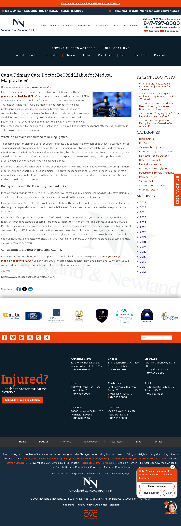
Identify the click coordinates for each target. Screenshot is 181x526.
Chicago (113, 359)
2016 (141, 252)
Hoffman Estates (14, 463)
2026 (141, 202)
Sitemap (115, 504)
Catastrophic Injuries (150, 147)
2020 (141, 232)
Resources (68, 504)
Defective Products (150, 160)
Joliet (148, 383)
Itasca (74, 383)
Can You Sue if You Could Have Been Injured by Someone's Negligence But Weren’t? (156, 106)
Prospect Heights (90, 463)
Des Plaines (39, 458)
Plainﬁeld (76, 407)
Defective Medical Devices (154, 155)
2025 (141, 207)
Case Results (101, 25)
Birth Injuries (146, 139)
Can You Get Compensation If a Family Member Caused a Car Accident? (156, 123)
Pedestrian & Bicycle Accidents (156, 172)
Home (43, 25)
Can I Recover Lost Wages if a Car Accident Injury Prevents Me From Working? (158, 96)
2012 (141, 271)
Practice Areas (84, 25)
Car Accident (146, 143)
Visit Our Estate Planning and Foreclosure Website (90, 3)
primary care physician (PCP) (17, 96)
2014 (141, 261)
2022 (141, 222)
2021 (141, 227)
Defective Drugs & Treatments (156, 151)
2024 (141, 212)
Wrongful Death (148, 189)
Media (115, 25)
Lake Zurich (77, 458)
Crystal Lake (115, 383)
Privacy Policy (84, 504)
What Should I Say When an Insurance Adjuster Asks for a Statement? (155, 86)
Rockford (113, 407)
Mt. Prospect (92, 458)
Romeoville (108, 463)
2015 (141, 257)
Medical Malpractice (41, 87)
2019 (141, 237)
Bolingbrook (141, 458)
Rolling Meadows (111, 458)
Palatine (26, 458)
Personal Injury (148, 177)
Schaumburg (54, 458)
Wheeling (127, 458)
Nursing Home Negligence (154, 168)
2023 (141, 217)
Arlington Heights (81, 359)
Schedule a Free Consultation (22, 400)
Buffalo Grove (158, 458)
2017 (141, 247)
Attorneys (68, 25)
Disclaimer (101, 504)
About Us (54, 25)
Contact (134, 25)
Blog (124, 25)
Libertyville (151, 359)
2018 (141, 242)
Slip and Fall (146, 181)
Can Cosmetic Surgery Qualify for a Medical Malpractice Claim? (159, 115)
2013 (141, 266)
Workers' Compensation (152, 185)
